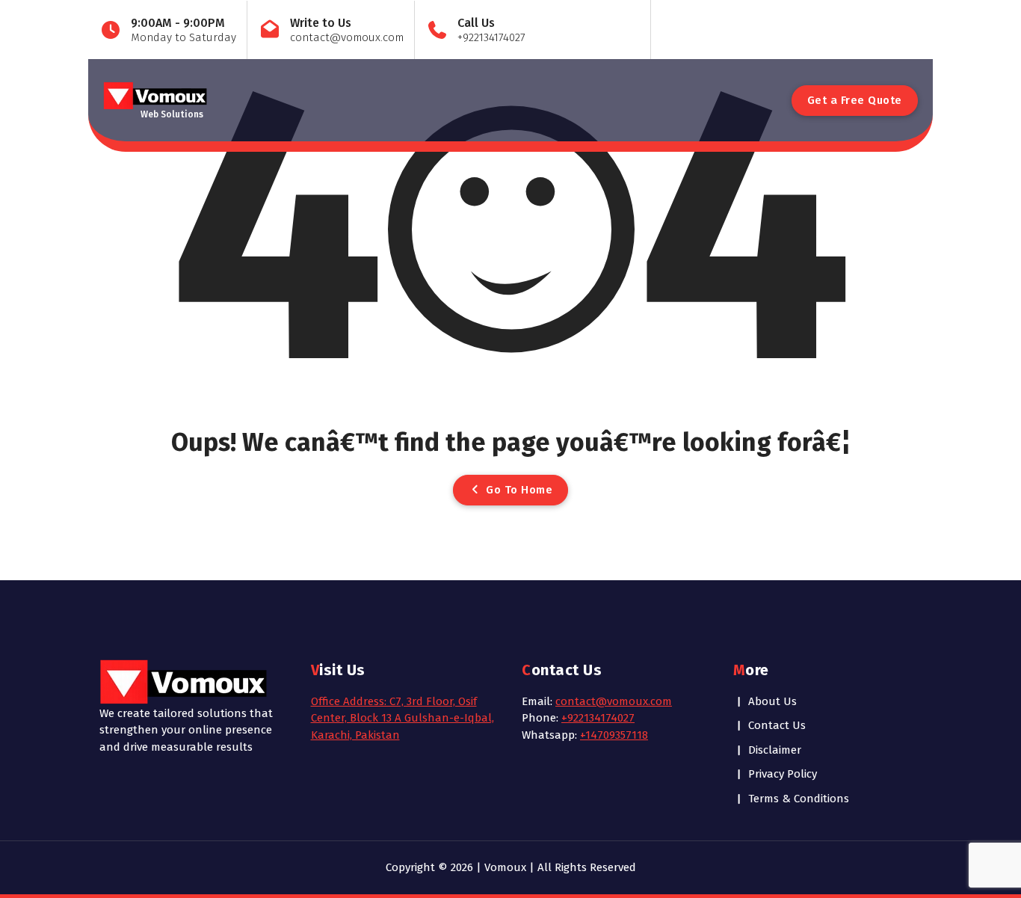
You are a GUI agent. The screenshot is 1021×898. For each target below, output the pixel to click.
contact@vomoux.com (613, 701)
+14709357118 (614, 735)
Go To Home (518, 489)
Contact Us (777, 725)
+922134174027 (598, 718)
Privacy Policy (782, 774)
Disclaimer (774, 750)
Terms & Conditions (798, 798)
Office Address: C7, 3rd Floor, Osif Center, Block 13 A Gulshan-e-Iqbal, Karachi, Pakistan (402, 718)
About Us (772, 701)
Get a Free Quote (854, 100)
